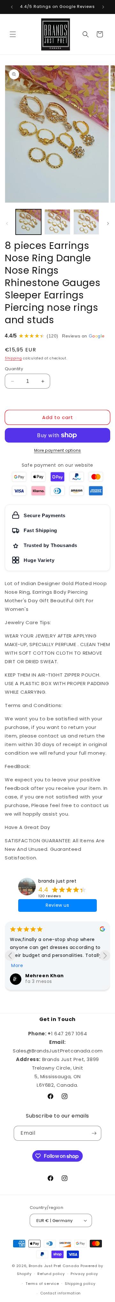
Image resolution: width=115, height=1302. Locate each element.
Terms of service (42, 1283)
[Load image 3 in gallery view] (86, 222)
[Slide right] (108, 223)
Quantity (14, 369)
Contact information (60, 1293)
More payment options (57, 450)
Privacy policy (84, 1273)
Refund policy (51, 1273)
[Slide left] (7, 223)
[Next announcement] (103, 7)
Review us (57, 905)
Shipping (13, 358)
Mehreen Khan (44, 975)
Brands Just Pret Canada (54, 1265)
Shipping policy (80, 1283)
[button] (13, 34)
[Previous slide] (10, 955)
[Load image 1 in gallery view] (28, 222)
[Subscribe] (94, 1133)
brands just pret (57, 881)
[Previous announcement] (12, 7)
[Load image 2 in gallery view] (57, 222)
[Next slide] (105, 955)
